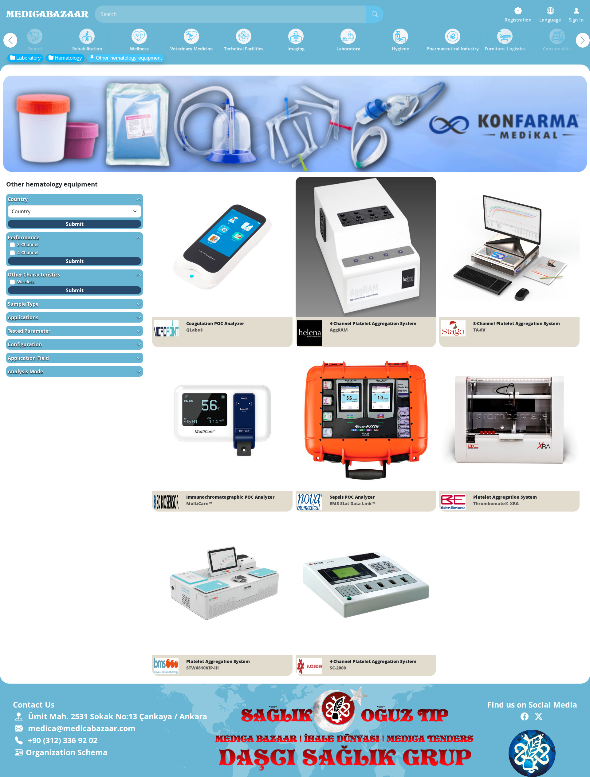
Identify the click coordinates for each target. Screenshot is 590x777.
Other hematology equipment (129, 58)
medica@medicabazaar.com (81, 728)
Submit (75, 224)
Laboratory (28, 58)
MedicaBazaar (47, 14)
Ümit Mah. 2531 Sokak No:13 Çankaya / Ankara (117, 716)
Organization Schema (67, 752)
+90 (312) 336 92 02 (61, 740)
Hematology (68, 58)
